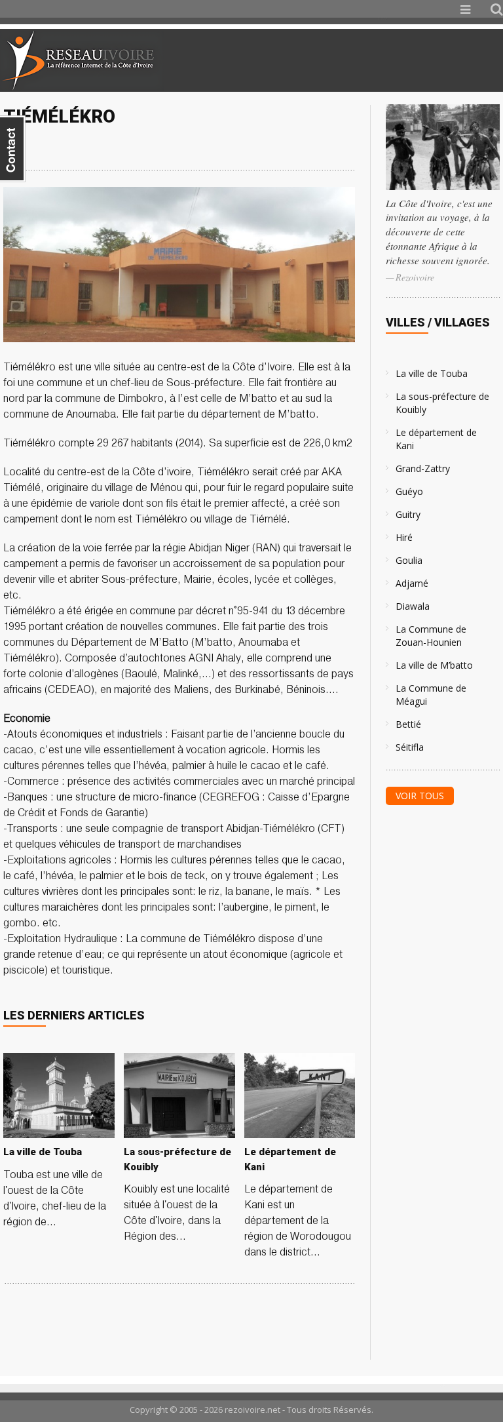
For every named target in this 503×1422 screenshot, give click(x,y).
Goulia (409, 560)
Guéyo (409, 491)
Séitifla (410, 747)
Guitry (408, 514)
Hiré (404, 537)
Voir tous (420, 795)
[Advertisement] (348, 60)
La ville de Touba (432, 373)
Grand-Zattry (423, 468)
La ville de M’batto (434, 665)
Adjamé (412, 583)
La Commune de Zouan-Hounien (431, 635)
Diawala (413, 606)
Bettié (408, 724)
